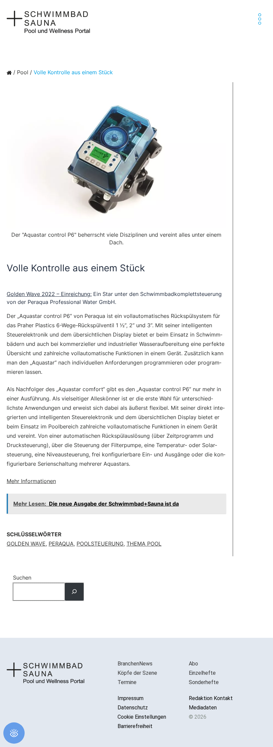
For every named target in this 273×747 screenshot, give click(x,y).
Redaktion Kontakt (211, 698)
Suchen (22, 577)
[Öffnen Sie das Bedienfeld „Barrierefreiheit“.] (14, 733)
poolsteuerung (100, 543)
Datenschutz (133, 707)
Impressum (130, 698)
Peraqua (61, 543)
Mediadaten (203, 707)
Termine (127, 682)
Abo (193, 663)
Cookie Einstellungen (142, 717)
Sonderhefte (204, 682)
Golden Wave (26, 543)
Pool (22, 72)
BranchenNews (135, 663)
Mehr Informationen (31, 481)
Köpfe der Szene (137, 673)
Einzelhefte (202, 673)
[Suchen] (74, 592)
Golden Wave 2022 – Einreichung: (49, 294)
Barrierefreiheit (135, 726)
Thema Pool (144, 543)
